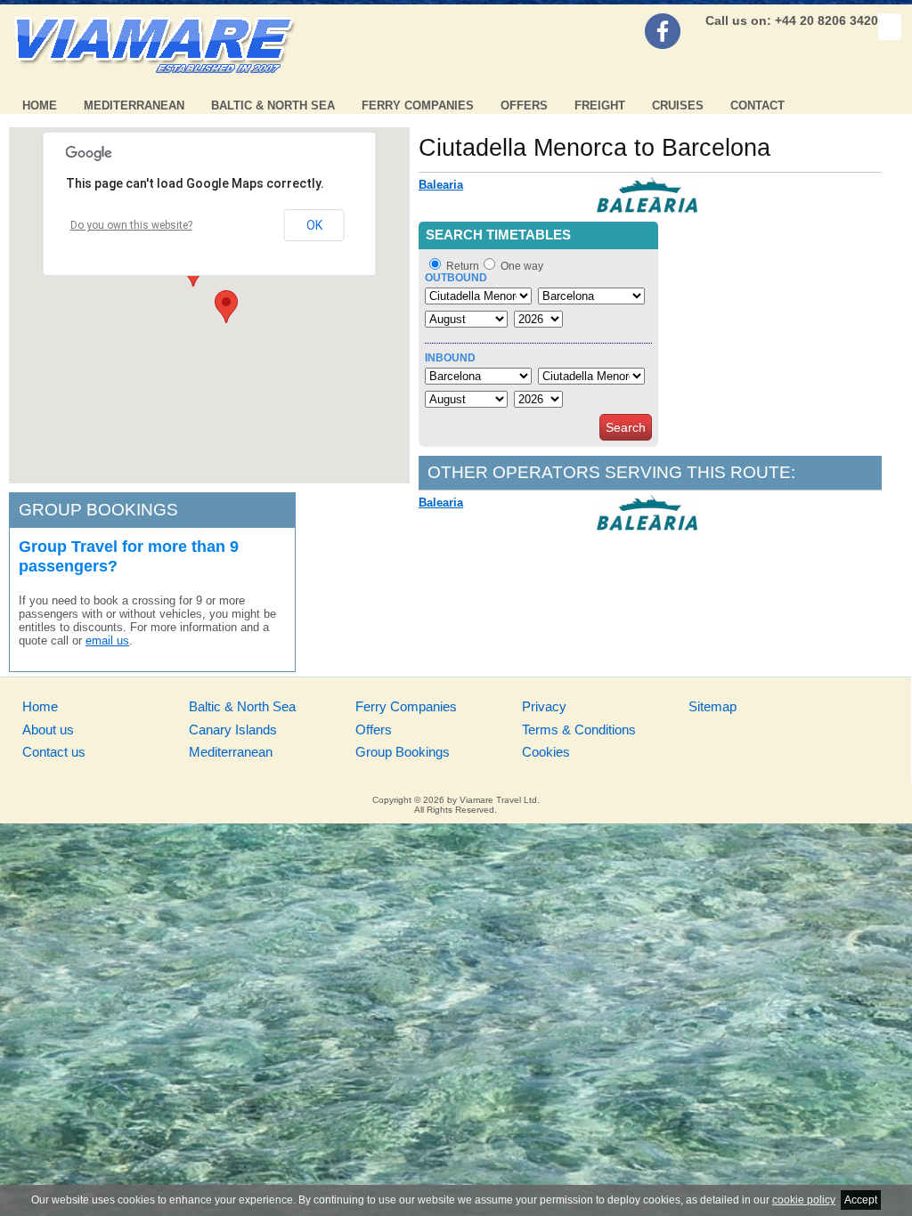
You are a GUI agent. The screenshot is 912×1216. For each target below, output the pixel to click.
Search (626, 427)
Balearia (441, 184)
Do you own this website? (131, 225)
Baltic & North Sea (273, 105)
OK (314, 225)
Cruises (678, 105)
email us (107, 640)
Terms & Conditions (579, 729)
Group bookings (98, 509)
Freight (599, 105)
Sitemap (712, 706)
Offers (524, 105)
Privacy (544, 706)
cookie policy (803, 1200)
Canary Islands (233, 729)
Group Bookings (402, 751)
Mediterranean (134, 105)
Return (462, 266)
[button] (226, 306)
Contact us (54, 751)
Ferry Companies (418, 105)
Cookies (546, 751)
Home (39, 105)
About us (48, 729)
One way (522, 266)
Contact (757, 105)
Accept (860, 1200)
